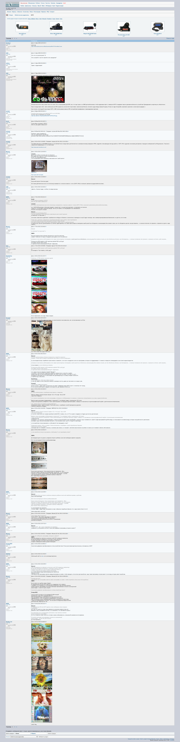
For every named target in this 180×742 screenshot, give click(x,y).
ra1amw (8, 131)
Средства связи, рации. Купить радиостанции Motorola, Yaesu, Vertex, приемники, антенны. (151, 739)
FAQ (48, 11)
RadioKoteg (9, 255)
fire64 (7, 121)
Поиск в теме (170, 38)
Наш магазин (24, 3)
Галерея (52, 11)
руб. (22, 34)
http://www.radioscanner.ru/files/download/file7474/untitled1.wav (46, 46)
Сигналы (34, 5)
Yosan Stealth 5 (158, 33)
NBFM (7, 197)
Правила (43, 11)
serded (8, 111)
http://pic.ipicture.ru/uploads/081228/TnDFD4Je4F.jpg (44, 115)
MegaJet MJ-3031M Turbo (90, 33)
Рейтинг (38, 3)
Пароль (34, 733)
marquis (8, 141)
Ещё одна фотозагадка (37, 174)
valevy (7, 63)
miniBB (171, 740)
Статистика (26, 11)
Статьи (42, 3)
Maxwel (8, 151)
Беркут (57, 18)
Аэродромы (59, 3)
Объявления (31, 3)
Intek (40, 18)
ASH (7, 53)
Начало (9, 11)
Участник (8, 44)
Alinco (37, 18)
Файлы (22, 5)
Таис (61, 18)
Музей (39, 5)
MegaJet (44, 18)
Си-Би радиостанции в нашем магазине (17, 18)
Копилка (53, 3)
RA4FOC (8, 553)
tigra (7, 245)
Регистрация (37, 11)
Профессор (9, 621)
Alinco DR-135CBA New (56, 33)
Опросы (14, 11)
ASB (7, 186)
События (19, 11)
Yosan (53, 18)
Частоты (47, 3)
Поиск (31, 11)
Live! (64, 3)
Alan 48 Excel (22, 33)
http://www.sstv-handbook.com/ (38, 147)
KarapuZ (8, 317)
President (49, 18)
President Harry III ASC (124, 34)
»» (16, 38)
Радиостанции (59, 5)
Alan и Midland (31, 18)
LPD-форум (48, 5)
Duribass (8, 43)
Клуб (53, 5)
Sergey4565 (9, 543)
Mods (43, 5)
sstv (42, 556)
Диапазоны (28, 5)
